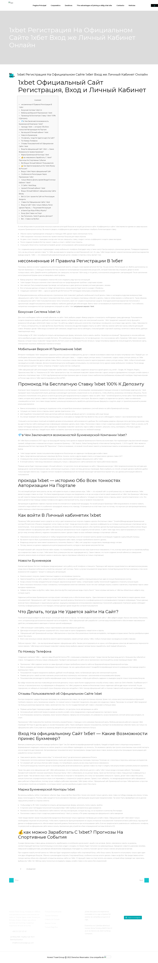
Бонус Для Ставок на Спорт (31, 213)
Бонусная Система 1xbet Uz (31, 110)
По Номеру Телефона (29, 141)
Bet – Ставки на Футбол (30, 219)
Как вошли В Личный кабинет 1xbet (34, 132)
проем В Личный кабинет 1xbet (33, 188)
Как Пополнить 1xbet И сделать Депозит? (37, 216)
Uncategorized (30, 869)
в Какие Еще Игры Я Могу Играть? (34, 210)
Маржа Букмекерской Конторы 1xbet (35, 155)
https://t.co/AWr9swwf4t (98, 919)
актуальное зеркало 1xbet (84, 306)
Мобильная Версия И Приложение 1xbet (36, 113)
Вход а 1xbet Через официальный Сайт (36, 171)
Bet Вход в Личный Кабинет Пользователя (37, 163)
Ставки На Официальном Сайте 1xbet (35, 202)
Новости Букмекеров (29, 135)
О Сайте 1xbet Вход (28, 185)
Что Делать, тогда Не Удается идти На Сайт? (37, 138)
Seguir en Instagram (134, 917)
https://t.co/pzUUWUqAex (103, 933)
